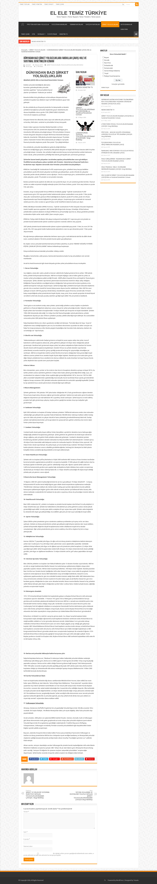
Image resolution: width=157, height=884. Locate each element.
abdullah (28, 65)
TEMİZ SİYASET (48, 4)
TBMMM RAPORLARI (76, 24)
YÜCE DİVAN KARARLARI (59, 24)
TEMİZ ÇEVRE (60, 4)
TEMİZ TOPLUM (24, 4)
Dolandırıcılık (108, 65)
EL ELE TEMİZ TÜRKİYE (78, 13)
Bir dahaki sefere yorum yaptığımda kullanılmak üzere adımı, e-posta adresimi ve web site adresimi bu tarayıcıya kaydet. (59, 854)
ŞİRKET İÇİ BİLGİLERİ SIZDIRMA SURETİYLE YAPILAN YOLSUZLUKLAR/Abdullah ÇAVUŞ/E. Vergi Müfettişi (37, 794)
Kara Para (107, 63)
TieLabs (136, 880)
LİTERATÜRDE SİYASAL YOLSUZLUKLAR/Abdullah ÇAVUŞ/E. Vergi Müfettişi (85, 136)
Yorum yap (29, 66)
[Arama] (137, 4)
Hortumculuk (108, 68)
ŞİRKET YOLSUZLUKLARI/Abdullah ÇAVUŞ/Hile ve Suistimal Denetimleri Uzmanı (58, 41)
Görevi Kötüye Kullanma (112, 71)
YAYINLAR (40, 34)
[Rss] (123, 4)
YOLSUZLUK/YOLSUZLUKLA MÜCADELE (72, 65)
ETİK (33, 34)
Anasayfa (24, 50)
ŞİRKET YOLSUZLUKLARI (110, 24)
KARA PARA (124, 29)
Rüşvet (106, 57)
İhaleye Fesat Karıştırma (112, 76)
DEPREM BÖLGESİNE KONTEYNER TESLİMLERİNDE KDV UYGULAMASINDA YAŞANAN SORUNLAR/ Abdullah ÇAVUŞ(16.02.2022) (117, 102)
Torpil (106, 73)
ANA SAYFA (23, 24)
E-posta (27, 839)
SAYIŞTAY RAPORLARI (93, 24)
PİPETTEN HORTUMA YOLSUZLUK (38, 24)
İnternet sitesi (28, 846)
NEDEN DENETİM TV (84, 87)
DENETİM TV (63, 34)
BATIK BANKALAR (126, 24)
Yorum (26, 812)
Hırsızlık (106, 60)
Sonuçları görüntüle (118, 84)
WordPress (119, 880)
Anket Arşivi (105, 87)
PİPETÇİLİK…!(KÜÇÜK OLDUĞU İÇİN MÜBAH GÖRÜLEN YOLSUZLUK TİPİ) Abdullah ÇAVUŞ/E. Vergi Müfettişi (116, 134)
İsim (25, 832)
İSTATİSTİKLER (52, 34)
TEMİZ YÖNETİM (37, 4)
